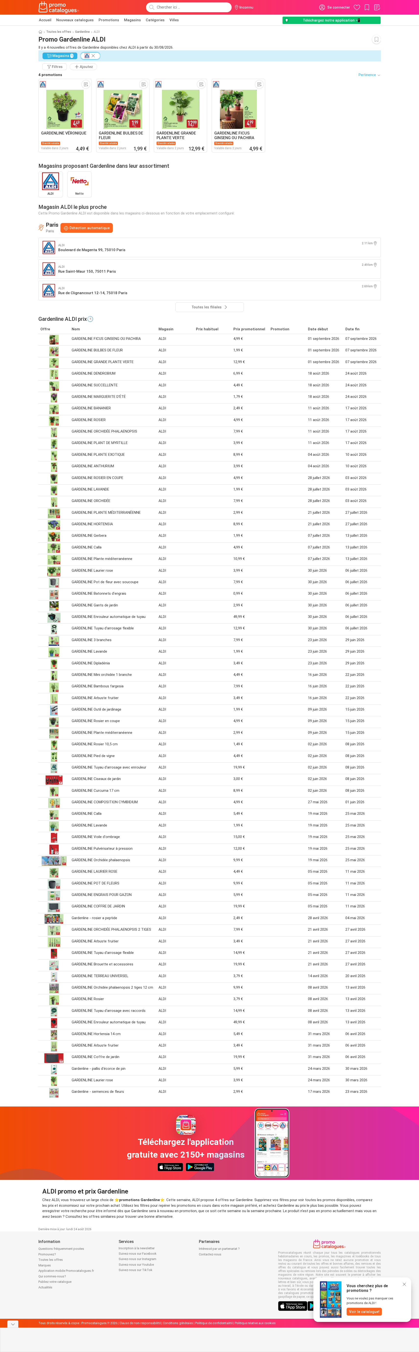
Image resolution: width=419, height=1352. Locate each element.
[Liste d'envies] (377, 7)
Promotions (109, 20)
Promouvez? (47, 1254)
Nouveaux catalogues (75, 20)
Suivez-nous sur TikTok (135, 1270)
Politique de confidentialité (214, 1323)
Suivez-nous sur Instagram (137, 1259)
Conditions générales (178, 1323)
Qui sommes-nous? (52, 1276)
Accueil (45, 20)
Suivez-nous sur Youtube (136, 1264)
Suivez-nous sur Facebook (138, 1253)
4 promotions (50, 75)
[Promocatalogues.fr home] (59, 7)
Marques (44, 1265)
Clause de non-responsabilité (140, 1323)
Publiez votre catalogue (54, 1282)
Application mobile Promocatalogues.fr (66, 1271)
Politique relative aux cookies (255, 1323)
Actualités (45, 1287)
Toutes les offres (58, 32)
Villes (174, 20)
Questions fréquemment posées (61, 1249)
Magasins (132, 20)
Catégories (155, 20)
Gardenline (82, 32)
